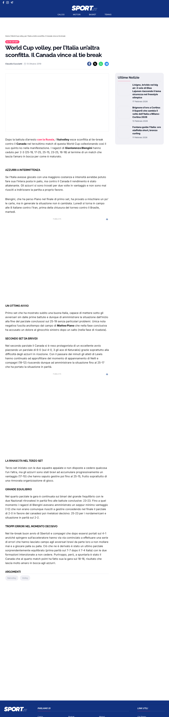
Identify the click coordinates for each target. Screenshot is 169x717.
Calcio (61, 14)
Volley (25, 578)
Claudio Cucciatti (13, 64)
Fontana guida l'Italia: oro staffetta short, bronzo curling (146, 130)
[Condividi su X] (95, 64)
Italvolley (11, 578)
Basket (92, 14)
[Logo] (84, 8)
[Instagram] (8, 2)
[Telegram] (12, 2)
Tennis (108, 14)
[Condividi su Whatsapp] (101, 64)
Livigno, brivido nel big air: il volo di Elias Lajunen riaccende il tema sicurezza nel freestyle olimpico (146, 91)
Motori (77, 14)
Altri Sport (12, 42)
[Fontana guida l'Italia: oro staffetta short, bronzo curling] (124, 132)
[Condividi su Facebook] (89, 64)
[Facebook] (4, 2)
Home (7, 36)
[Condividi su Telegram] (107, 64)
